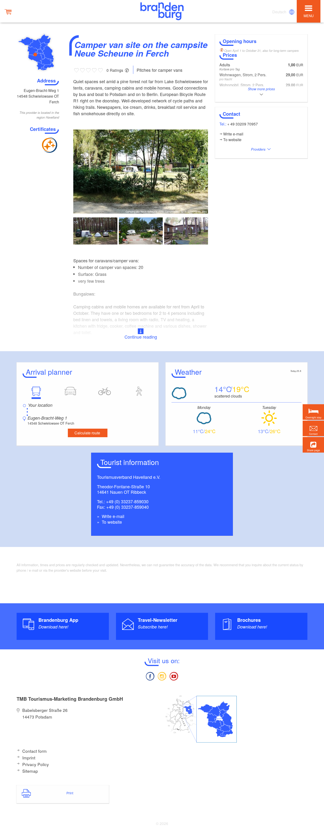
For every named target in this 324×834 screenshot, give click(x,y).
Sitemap (30, 771)
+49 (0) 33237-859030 (127, 501)
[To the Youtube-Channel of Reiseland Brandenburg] (174, 676)
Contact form (34, 751)
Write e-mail (112, 516)
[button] (313, 445)
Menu (309, 15)
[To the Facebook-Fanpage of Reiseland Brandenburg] (150, 676)
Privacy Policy (35, 764)
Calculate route (87, 433)
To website (111, 522)
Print (69, 793)
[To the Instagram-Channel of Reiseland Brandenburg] (162, 676)
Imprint (28, 758)
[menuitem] (279, 12)
